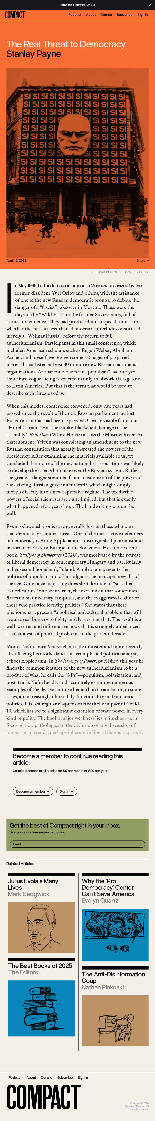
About (91, 14)
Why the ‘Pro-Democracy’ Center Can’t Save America (108, 887)
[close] (150, 5)
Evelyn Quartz (100, 900)
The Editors (23, 972)
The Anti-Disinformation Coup (113, 977)
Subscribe (125, 14)
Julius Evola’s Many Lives (33, 884)
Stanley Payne (33, 54)
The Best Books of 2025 (40, 966)
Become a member (30, 791)
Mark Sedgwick (29, 894)
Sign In (142, 14)
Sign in (64, 791)
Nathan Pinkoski (103, 987)
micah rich (143, 1100)
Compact (15, 15)
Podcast (75, 14)
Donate (106, 14)
